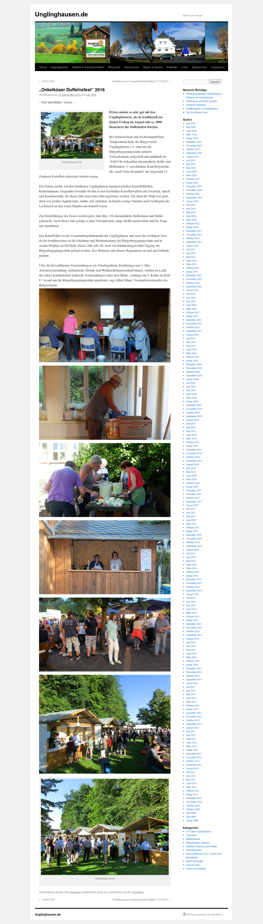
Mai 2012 (191, 738)
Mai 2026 (191, 127)
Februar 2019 (192, 442)
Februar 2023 (192, 267)
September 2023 (194, 241)
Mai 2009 (191, 816)
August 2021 (192, 334)
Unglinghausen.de (61, 13)
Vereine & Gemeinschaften (88, 67)
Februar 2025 (192, 178)
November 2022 (194, 279)
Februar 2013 (192, 705)
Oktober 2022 (193, 282)
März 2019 (191, 438)
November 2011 (194, 757)
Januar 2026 (192, 138)
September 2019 (194, 416)
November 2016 (194, 538)
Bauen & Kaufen (153, 67)
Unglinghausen (59, 67)
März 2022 (191, 308)
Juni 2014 (191, 646)
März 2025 (191, 175)
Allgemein (75, 892)
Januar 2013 (192, 709)
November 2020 (194, 368)
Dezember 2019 (194, 405)
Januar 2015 (192, 620)
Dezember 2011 (194, 753)
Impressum (217, 67)
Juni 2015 (191, 601)
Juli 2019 (190, 423)
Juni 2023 (191, 253)
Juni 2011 (191, 775)
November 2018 (194, 453)
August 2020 (192, 379)
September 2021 (194, 330)
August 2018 (192, 464)
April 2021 (191, 349)
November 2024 (194, 190)
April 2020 (191, 393)
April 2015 (191, 609)
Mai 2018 (191, 471)
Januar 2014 (192, 664)
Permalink (137, 892)
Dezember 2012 (194, 712)
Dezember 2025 (194, 141)
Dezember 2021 (194, 319)
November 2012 (194, 716)
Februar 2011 (192, 790)
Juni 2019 (191, 427)
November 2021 (194, 323)
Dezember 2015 (194, 579)
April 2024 (191, 216)
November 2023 (194, 234)
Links (184, 67)
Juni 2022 (191, 297)
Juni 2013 (191, 690)
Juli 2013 (190, 686)
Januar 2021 (192, 360)
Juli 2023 (190, 249)
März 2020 (191, 397)
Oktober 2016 (193, 542)
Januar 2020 (192, 401)
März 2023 (191, 264)
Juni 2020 (191, 386)
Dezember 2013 (194, 668)
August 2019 (192, 419)
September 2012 (194, 723)
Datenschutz (199, 67)
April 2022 (191, 304)
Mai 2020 (191, 390)
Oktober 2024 (193, 193)
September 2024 (194, 197)
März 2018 (191, 479)
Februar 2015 (192, 616)
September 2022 (194, 286)
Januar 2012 (192, 749)
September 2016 (194, 545)
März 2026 (191, 134)
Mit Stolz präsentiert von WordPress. (205, 914)
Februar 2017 (192, 527)
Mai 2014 (191, 649)
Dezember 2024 (194, 186)
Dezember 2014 (194, 623)
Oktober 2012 (193, 720)
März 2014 (191, 657)
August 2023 (192, 245)
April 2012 (191, 742)
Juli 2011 (190, 772)
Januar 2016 (192, 575)
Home (42, 67)
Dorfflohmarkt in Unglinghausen (202, 108)
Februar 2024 (192, 223)
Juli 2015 (190, 597)
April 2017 (191, 520)
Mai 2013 (191, 694)
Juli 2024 (190, 204)
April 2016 (191, 564)
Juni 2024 (191, 208)
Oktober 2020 (193, 371)
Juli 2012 (190, 731)
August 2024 (192, 201)
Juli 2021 (190, 338)
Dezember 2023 (194, 230)
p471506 (91, 94)
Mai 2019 (191, 431)
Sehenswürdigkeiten (196, 868)
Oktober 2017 (193, 497)
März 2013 (191, 701)
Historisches (131, 67)
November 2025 (194, 145)
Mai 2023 (191, 256)
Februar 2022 (192, 312)
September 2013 (194, 679)
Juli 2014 (190, 642)
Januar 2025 (192, 182)
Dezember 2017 (194, 490)
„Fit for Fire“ (47, 81)
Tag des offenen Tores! (197, 112)
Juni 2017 (191, 512)
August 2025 (192, 156)
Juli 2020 (190, 382)
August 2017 (192, 505)
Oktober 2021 (193, 327)
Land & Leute (193, 864)
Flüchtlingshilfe (193, 849)
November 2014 (194, 627)
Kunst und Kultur (194, 861)
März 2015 (191, 612)
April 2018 (191, 475)
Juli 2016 (190, 553)
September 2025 (194, 152)
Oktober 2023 (193, 238)
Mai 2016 (191, 560)
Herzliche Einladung (196, 104)
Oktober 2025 (193, 149)
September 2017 (194, 501)
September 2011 (194, 764)
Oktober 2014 (193, 631)
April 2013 (191, 697)
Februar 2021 (192, 356)
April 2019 (191, 434)
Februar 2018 (192, 482)
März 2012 (191, 746)
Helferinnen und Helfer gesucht (201, 101)
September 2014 (194, 634)
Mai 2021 (191, 345)
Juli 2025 (190, 160)
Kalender (172, 67)
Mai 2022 (191, 301)
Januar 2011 (192, 794)
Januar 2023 (192, 271)
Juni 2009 (191, 812)
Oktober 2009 (193, 809)
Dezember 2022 (194, 275)
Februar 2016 (192, 571)
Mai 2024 (191, 212)
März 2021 (191, 353)
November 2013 (194, 672)
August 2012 (192, 727)
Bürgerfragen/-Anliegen (197, 842)
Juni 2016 (191, 557)
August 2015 (192, 594)
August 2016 (192, 549)
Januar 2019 (192, 445)
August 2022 (192, 290)
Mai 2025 (191, 167)
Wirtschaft (114, 67)
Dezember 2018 (194, 449)
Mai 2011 (191, 779)
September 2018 (194, 460)
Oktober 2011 (193, 761)
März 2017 (191, 523)
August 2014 (192, 638)
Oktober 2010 (193, 805)
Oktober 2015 (193, 586)
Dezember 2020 (194, 364)
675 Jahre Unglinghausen (198, 831)
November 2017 (194, 494)
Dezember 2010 (194, 798)
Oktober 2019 (193, 412)
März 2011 (191, 786)
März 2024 (191, 219)
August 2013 (192, 683)
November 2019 (194, 408)
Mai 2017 (191, 516)
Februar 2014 (192, 660)
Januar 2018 (192, 486)
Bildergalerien (193, 838)
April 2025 (191, 171)
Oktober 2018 (193, 456)
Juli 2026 (190, 123)
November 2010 (194, 801)
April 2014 (191, 653)
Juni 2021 (191, 342)
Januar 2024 (192, 227)
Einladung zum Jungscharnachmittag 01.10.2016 (142, 81)
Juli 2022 (190, 293)
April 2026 (191, 130)
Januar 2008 (192, 820)
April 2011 (191, 783)
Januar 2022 (192, 316)
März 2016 (191, 568)
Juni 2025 (191, 164)
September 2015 (194, 590)
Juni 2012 (191, 735)
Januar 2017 (192, 531)
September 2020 (194, 375)
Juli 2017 (190, 508)
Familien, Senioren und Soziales (201, 846)
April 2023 (191, 260)
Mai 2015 (191, 605)
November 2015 (194, 583)
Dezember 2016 (194, 534)
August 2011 (192, 768)
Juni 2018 (191, 468)
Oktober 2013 (193, 675)
